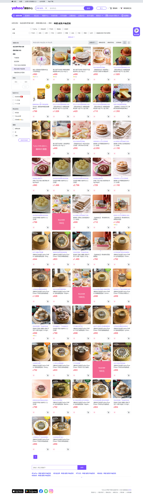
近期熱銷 (118, 42)
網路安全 (115, 492)
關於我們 (101, 492)
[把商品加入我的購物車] (48, 79)
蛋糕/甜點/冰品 (17, 50)
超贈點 (126, 15)
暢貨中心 (45, 15)
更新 (130, 490)
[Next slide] (49, 56)
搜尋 (81, 467)
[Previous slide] (33, 56)
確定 (25, 87)
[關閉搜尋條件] (46, 8)
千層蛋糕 (16, 58)
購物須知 (108, 492)
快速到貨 (54, 15)
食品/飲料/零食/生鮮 (18, 46)
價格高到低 (110, 42)
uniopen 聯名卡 (113, 15)
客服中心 (93, 492)
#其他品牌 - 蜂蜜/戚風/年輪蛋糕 (63, 473)
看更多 (98, 15)
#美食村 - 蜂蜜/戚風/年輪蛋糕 (41, 475)
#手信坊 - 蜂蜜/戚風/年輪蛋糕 (85, 473)
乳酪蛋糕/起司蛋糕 (19, 72)
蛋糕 (14, 54)
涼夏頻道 (72, 15)
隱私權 (122, 492)
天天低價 (63, 15)
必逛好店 (81, 15)
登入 (101, 8)
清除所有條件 (24, 140)
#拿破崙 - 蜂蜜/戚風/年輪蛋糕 (106, 473)
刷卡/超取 (90, 15)
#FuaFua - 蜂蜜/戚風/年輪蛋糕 (41, 473)
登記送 (36, 15)
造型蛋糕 (16, 61)
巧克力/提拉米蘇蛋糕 (20, 65)
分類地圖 (128, 492)
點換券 (27, 15)
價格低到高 (102, 42)
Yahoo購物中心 (22, 8)
